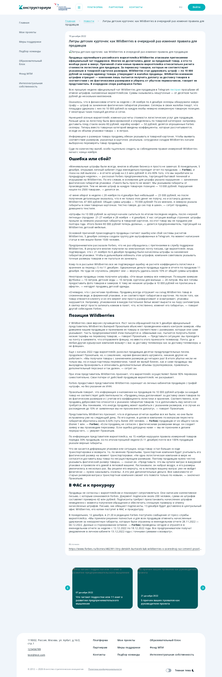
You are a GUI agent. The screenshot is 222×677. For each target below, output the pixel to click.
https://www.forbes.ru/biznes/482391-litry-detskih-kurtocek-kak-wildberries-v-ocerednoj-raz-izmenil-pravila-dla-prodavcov (135, 548)
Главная (24, 22)
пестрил (175, 89)
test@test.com (36, 655)
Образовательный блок (30, 62)
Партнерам (116, 7)
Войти (197, 7)
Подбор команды (30, 51)
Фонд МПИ (26, 73)
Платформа (95, 7)
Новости (89, 21)
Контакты (136, 7)
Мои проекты (27, 32)
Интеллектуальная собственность (31, 85)
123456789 (34, 649)
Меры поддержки (30, 41)
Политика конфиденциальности (105, 669)
